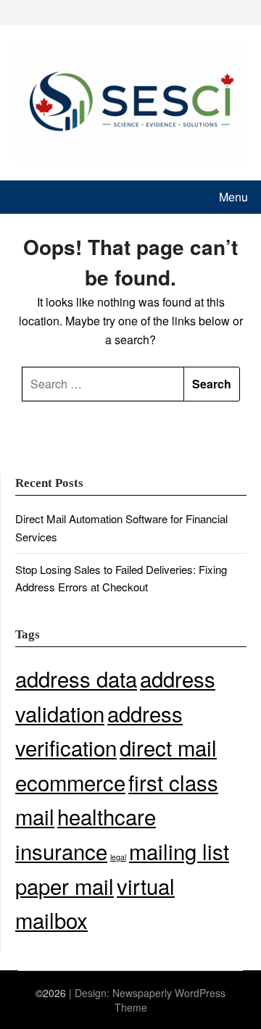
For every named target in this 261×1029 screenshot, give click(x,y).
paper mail (64, 885)
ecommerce (70, 782)
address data (76, 678)
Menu (233, 196)
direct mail (168, 747)
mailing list (179, 851)
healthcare (106, 816)
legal (118, 856)
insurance (61, 851)
